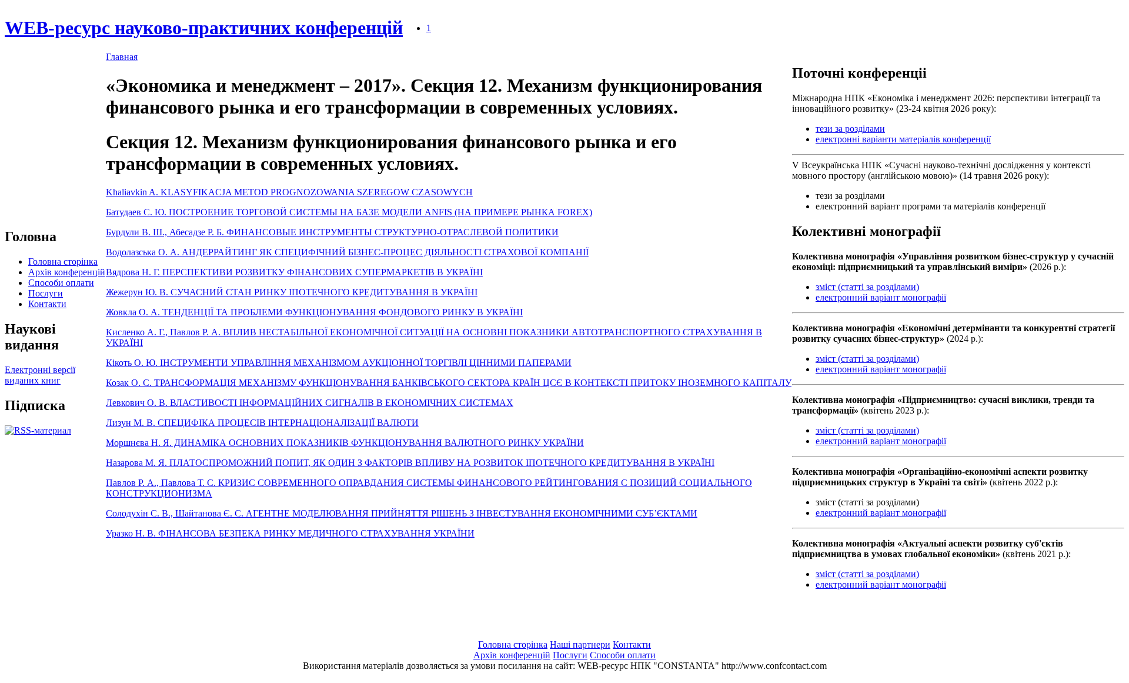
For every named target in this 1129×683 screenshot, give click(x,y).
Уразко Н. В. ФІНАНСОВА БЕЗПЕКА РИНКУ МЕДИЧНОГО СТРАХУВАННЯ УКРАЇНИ (290, 533)
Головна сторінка (63, 261)
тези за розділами (850, 129)
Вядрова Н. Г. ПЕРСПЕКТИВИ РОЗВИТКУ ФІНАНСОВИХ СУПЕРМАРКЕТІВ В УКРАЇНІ (294, 272)
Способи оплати (61, 283)
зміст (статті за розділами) (867, 287)
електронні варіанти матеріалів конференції (903, 139)
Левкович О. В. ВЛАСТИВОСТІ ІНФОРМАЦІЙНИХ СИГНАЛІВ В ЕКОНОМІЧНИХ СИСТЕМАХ (309, 403)
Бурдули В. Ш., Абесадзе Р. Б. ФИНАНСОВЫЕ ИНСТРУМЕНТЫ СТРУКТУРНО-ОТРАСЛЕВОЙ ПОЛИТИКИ (332, 232)
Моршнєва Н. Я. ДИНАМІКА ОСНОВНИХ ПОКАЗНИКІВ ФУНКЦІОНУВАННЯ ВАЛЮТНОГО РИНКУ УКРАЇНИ (345, 443)
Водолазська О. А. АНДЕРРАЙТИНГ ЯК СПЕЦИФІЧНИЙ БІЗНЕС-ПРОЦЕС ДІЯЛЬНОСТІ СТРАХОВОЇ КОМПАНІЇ (347, 252)
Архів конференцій (66, 272)
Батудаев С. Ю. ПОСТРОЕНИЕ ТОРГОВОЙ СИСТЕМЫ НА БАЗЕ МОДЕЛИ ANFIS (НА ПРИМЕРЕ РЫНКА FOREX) (349, 212)
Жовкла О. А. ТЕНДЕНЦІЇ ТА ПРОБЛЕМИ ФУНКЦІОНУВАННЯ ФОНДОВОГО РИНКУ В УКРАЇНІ (314, 312)
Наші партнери (580, 644)
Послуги (45, 293)
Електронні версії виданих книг (40, 375)
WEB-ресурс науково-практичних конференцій (204, 27)
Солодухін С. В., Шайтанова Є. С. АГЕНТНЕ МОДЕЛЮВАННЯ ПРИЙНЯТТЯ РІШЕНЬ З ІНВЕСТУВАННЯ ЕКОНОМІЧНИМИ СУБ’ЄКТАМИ (401, 513)
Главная (122, 57)
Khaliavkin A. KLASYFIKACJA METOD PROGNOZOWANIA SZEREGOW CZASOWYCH (289, 192)
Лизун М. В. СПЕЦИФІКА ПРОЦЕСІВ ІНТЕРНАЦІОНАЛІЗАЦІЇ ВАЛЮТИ (262, 423)
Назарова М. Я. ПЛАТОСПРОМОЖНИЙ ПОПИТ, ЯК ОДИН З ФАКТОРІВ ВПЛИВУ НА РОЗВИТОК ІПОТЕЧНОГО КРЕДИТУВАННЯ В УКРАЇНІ (410, 463)
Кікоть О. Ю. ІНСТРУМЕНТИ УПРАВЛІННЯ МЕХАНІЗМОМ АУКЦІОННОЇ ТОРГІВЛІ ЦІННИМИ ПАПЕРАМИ (339, 363)
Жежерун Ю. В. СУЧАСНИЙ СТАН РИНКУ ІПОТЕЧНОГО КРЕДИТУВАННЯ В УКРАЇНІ (291, 292)
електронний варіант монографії (881, 297)
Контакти (47, 304)
